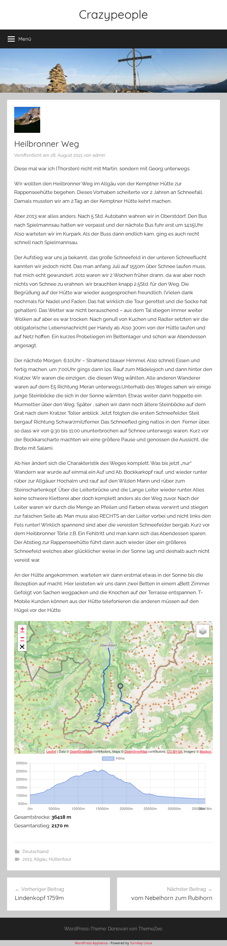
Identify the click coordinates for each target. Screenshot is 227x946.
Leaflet (51, 751)
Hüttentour (60, 859)
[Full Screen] (22, 646)
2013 (27, 859)
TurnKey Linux (141, 943)
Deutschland (35, 851)
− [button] (22, 637)
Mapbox (205, 751)
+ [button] (22, 629)
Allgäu (40, 859)
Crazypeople (113, 14)
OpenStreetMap (81, 751)
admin (99, 155)
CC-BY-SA (174, 751)
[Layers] (202, 631)
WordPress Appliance (91, 943)
